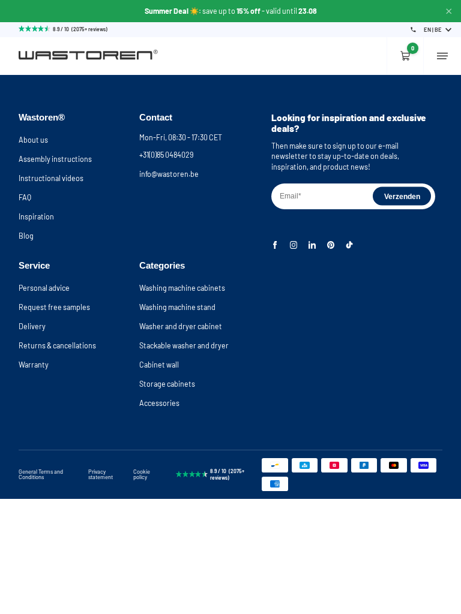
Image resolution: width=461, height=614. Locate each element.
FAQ (25, 197)
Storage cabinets (167, 384)
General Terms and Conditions (41, 474)
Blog (26, 235)
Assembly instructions (55, 159)
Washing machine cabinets (182, 288)
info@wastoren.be (169, 174)
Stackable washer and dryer (184, 345)
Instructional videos (51, 178)
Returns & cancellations (57, 345)
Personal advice (44, 288)
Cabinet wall (159, 364)
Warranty (34, 364)
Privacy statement (100, 474)
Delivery (32, 326)
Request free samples (54, 307)
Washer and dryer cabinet (180, 326)
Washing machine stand (177, 307)
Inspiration (36, 216)
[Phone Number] (413, 29)
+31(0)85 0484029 (166, 155)
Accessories (159, 403)
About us (33, 140)
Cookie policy (141, 474)
